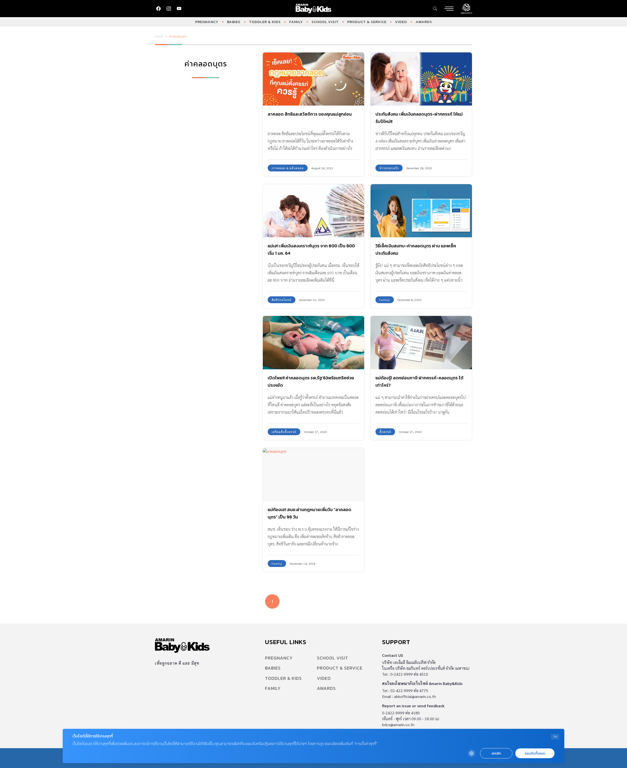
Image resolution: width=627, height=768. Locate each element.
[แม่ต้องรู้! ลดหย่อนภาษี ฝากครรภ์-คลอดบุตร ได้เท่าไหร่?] (421, 342)
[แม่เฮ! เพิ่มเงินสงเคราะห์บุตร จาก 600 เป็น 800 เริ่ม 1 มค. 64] (313, 210)
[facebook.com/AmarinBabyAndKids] (158, 8)
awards (424, 21)
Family (296, 21)
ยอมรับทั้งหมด (535, 753)
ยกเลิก (496, 753)
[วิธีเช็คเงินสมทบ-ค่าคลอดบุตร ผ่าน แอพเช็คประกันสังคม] (421, 210)
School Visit (325, 21)
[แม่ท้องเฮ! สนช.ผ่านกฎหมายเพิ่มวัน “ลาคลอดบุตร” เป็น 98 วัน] (313, 474)
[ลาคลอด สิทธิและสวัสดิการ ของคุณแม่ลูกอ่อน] (313, 79)
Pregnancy (206, 21)
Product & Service (366, 21)
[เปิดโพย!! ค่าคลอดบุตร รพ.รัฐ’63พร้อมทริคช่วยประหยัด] (313, 342)
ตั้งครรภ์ (385, 432)
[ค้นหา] (435, 8)
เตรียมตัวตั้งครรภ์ (284, 432)
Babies (234, 21)
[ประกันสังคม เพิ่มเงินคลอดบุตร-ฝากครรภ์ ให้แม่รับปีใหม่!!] (421, 79)
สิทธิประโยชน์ (281, 300)
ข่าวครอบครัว (389, 168)
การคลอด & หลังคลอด (288, 168)
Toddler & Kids (265, 21)
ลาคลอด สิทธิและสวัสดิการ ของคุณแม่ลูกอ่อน (310, 114)
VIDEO (401, 21)
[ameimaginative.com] (466, 8)
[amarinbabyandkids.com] (314, 8)
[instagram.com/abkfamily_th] (168, 8)
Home (159, 36)
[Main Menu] (449, 8)
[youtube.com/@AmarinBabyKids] (179, 8)
